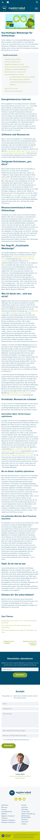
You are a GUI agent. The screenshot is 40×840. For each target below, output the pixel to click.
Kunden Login (25, 812)
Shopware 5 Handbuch (8, 820)
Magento (4, 814)
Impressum (24, 822)
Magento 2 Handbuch (8, 816)
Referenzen (4, 805)
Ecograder (14, 195)
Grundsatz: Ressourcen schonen (14, 74)
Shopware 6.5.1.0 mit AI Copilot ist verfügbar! (29, 643)
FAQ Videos (24, 809)
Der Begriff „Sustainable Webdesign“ (15, 69)
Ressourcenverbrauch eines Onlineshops (17, 67)
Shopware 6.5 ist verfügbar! (9, 642)
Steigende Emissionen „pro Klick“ (14, 64)
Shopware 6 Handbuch (8, 822)
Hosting (3, 809)
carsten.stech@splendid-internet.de (20, 776)
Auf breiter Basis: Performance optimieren (22, 77)
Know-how (24, 807)
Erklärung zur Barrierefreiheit (26, 816)
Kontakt (23, 805)
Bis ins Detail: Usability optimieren (20, 79)
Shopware (4, 818)
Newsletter (24, 819)
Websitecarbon (25, 195)
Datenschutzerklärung (28, 814)
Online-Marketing (6, 812)
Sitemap (23, 824)
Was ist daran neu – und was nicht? (15, 72)
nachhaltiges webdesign (17, 313)
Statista (27, 106)
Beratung (4, 807)
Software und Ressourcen (12, 62)
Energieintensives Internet (13, 59)
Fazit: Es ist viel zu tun (11, 88)
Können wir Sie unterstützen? (14, 91)
